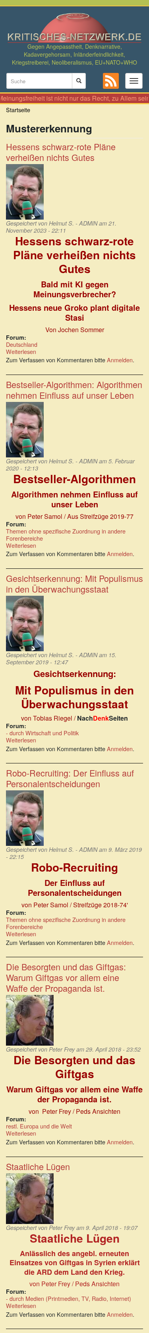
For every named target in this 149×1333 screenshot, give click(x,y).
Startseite (18, 109)
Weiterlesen (21, 351)
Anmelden (120, 360)
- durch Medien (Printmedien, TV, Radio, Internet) (68, 1298)
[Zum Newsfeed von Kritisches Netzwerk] (111, 81)
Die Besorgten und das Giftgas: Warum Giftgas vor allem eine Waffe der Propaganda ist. (66, 977)
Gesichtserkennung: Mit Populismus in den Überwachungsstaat (74, 583)
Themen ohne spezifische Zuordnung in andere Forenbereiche (66, 534)
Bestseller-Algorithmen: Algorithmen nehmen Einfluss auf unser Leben (74, 389)
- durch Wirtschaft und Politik (42, 733)
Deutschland (21, 344)
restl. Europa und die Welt (39, 1126)
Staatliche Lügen (38, 1166)
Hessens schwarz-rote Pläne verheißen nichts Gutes (61, 151)
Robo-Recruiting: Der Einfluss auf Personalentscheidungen (70, 778)
